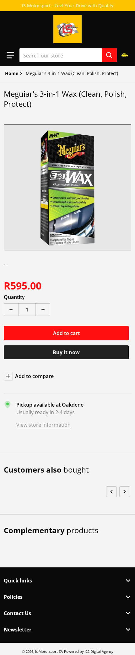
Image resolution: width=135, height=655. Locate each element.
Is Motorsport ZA (49, 651)
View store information (43, 424)
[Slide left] (111, 491)
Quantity (14, 297)
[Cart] (125, 55)
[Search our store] (109, 55)
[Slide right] (124, 491)
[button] (10, 55)
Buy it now (66, 352)
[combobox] (68, 55)
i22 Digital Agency (99, 651)
